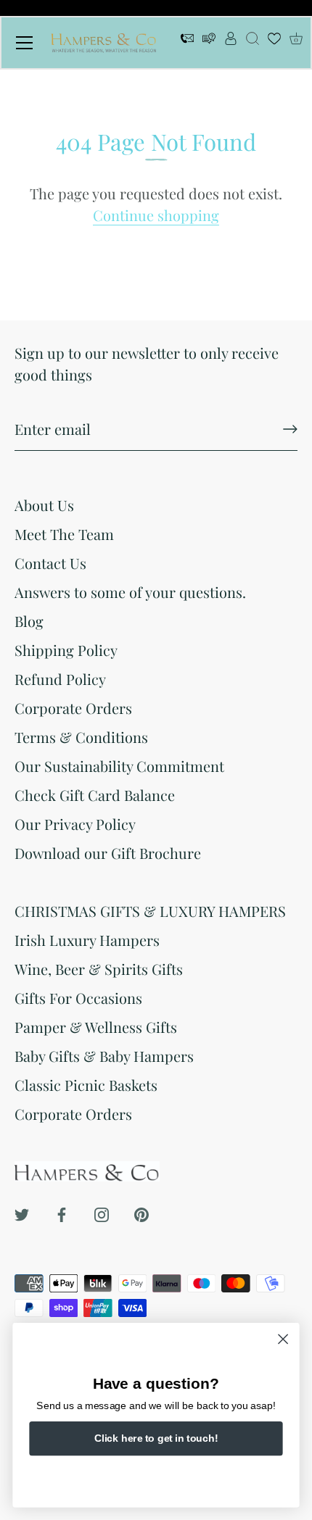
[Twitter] (22, 1212)
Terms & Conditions (81, 737)
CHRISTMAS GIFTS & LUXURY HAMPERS (150, 911)
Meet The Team (64, 534)
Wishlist (274, 43)
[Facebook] (61, 1212)
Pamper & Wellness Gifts (96, 1027)
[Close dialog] (283, 1339)
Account (230, 43)
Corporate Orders (73, 708)
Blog (29, 621)
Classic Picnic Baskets (86, 1085)
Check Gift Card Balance (95, 795)
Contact (187, 43)
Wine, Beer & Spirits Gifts (99, 969)
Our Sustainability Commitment (119, 766)
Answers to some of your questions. (130, 592)
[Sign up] (290, 429)
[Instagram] (101, 1212)
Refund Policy (60, 679)
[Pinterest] (141, 1212)
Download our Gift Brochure (108, 853)
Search (252, 43)
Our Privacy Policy (75, 824)
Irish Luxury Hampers (87, 940)
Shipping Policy (66, 650)
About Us (44, 505)
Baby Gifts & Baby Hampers (104, 1056)
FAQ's (209, 43)
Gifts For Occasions (78, 998)
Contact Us (50, 563)
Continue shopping (156, 215)
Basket (296, 39)
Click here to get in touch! (156, 1437)
